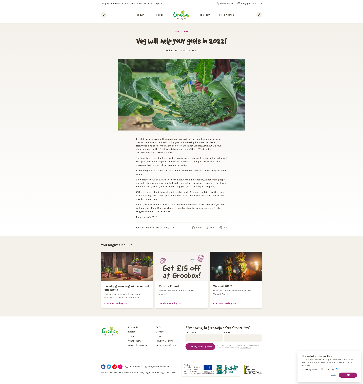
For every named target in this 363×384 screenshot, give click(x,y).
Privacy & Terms (164, 340)
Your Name (190, 332)
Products (133, 327)
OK (348, 375)
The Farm (133, 336)
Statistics (329, 369)
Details (333, 375)
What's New (181, 31)
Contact (160, 331)
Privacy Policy (245, 348)
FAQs (158, 327)
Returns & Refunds (166, 345)
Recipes (132, 331)
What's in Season (137, 345)
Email (227, 332)
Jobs (158, 336)
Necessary (310, 369)
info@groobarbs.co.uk (251, 3)
